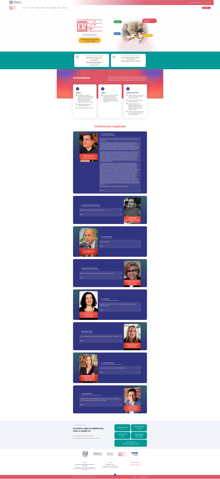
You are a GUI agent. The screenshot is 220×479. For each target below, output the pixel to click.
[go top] (115, 475)
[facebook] (204, 2)
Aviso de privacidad (143, 476)
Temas (47, 7)
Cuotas (58, 7)
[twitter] (206, 2)
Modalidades (53, 7)
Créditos (135, 476)
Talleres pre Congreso (40, 7)
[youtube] (210, 2)
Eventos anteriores (135, 465)
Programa (32, 7)
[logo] (13, 8)
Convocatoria (25, 7)
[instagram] (208, 2)
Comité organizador (135, 462)
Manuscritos (64, 7)
